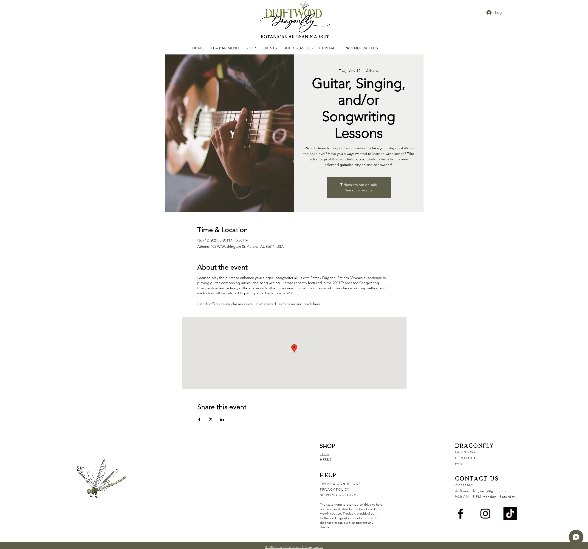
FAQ (459, 464)
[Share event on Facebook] (199, 419)
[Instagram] (485, 513)
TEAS (324, 454)
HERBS (325, 460)
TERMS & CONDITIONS (340, 484)
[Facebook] (460, 513)
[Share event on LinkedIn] (222, 419)
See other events (358, 190)
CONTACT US (467, 458)
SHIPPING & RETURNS (339, 495)
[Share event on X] (211, 419)
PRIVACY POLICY (335, 489)
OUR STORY (465, 452)
